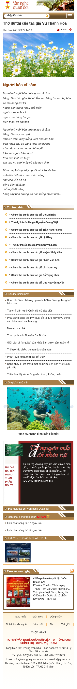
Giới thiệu (38, 616)
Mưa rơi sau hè (16, 328)
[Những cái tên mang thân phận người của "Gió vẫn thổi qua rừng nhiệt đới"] (14, 450)
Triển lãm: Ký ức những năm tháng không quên (34, 374)
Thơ (52, 624)
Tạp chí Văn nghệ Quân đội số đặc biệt (29, 310)
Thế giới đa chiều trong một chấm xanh (29, 349)
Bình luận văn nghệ (16, 624)
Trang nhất (20, 616)
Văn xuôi (38, 624)
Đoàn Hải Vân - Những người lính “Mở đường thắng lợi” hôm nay (39, 302)
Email (64, 29)
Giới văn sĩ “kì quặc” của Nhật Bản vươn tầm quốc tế (38, 342)
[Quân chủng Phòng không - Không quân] (21, 552)
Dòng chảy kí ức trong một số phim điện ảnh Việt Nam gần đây (38, 365)
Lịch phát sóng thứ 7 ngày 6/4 (24, 523)
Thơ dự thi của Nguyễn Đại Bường (27, 335)
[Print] (70, 29)
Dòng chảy (56, 616)
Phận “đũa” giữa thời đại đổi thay (26, 356)
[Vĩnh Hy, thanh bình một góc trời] (38, 408)
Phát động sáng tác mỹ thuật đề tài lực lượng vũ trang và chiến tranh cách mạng (38, 319)
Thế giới (65, 624)
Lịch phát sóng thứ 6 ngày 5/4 (24, 530)
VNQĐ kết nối (38, 632)
